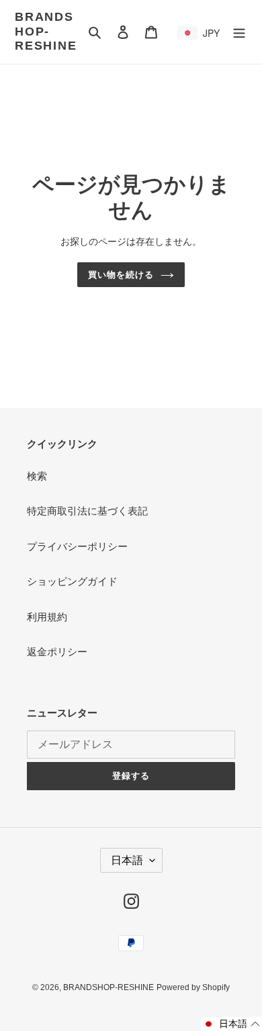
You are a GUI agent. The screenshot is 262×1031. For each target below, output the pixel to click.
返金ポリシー (57, 651)
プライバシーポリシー (77, 546)
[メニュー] (239, 31)
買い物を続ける (121, 275)
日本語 (127, 860)
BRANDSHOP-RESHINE (46, 31)
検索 (37, 476)
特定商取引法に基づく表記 (87, 511)
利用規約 (47, 616)
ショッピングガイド (72, 581)
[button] (231, 1024)
